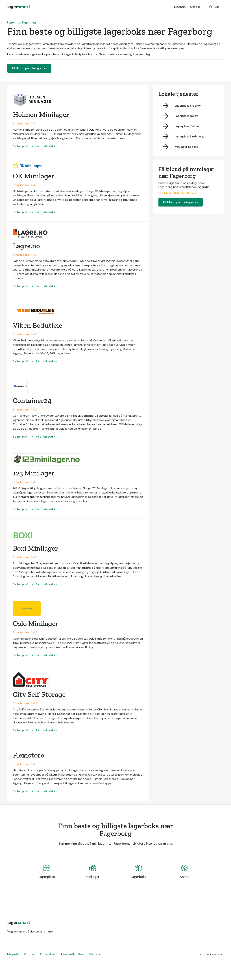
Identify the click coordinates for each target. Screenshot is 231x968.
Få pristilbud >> (46, 146)
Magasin (180, 7)
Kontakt (94, 954)
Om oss (195, 7)
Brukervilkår (48, 954)
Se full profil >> (23, 146)
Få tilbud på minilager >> (29, 68)
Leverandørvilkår (72, 954)
